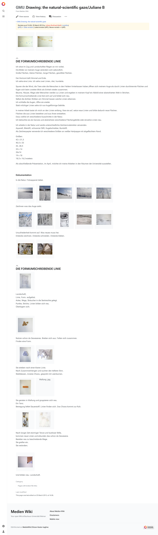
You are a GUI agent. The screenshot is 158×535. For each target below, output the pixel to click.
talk (60, 25)
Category (19, 482)
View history (41, 16)
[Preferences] (3, 526)
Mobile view (54, 519)
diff (19, 27)
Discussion (56, 16)
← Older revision (27, 27)
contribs (65, 25)
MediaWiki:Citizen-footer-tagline (36, 527)
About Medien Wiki (57, 511)
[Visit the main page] (3, 3)
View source (24, 16)
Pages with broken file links (27, 486)
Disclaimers (54, 515)
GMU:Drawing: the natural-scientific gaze (31, 22)
